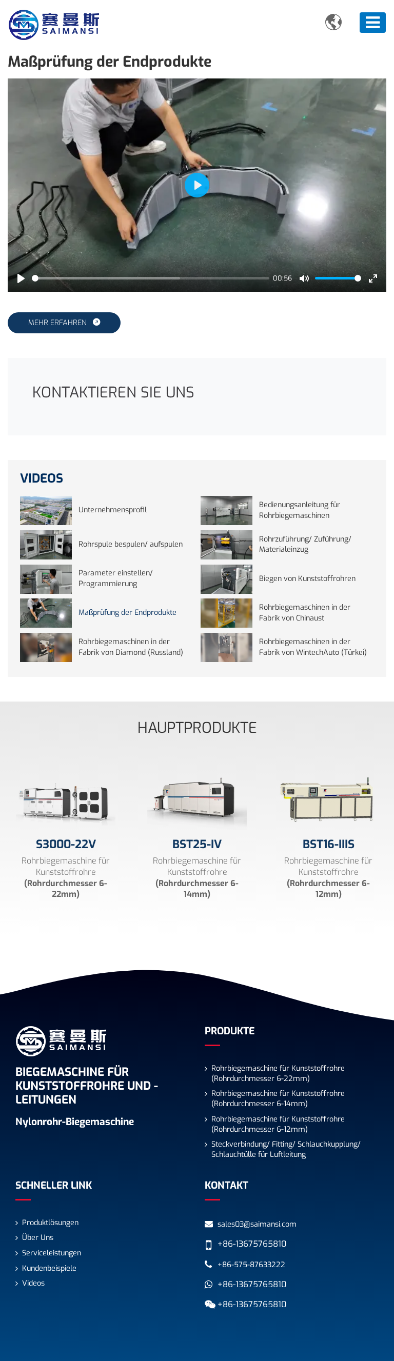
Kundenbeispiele (49, 1268)
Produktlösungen (50, 1223)
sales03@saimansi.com (257, 1224)
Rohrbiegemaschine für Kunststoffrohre (278, 1074)
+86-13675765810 (252, 1243)
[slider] (150, 278)
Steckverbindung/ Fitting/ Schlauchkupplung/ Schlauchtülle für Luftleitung (286, 1149)
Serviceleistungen (51, 1253)
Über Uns (37, 1238)
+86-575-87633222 (251, 1265)
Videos (33, 1283)
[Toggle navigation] (373, 22)
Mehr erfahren (58, 323)
